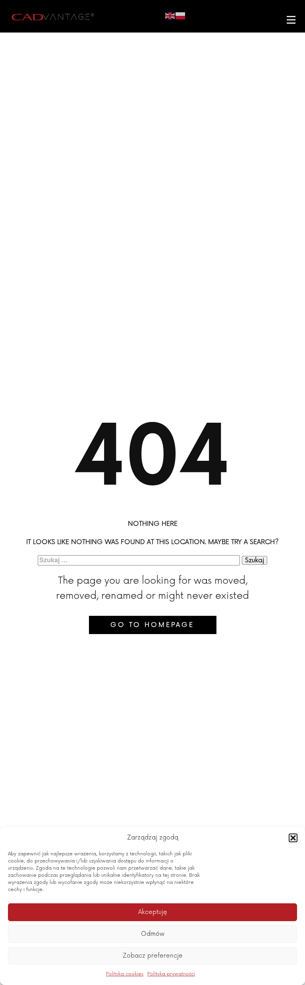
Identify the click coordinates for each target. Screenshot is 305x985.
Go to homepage (152, 625)
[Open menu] (291, 20)
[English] (170, 15)
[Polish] (181, 15)
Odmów (152, 934)
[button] (293, 838)
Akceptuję (152, 912)
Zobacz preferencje (153, 956)
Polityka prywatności (171, 974)
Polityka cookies (124, 974)
